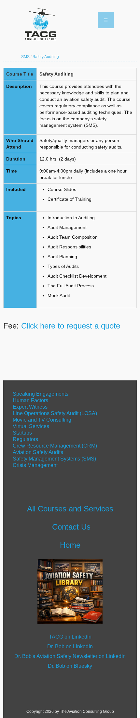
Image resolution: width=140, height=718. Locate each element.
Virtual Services (31, 426)
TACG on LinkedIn (70, 637)
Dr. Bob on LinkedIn (70, 646)
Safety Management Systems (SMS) (54, 458)
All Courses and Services (70, 508)
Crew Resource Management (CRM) (55, 446)
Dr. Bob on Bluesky (70, 666)
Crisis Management (36, 465)
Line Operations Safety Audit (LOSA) (55, 413)
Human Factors (30, 400)
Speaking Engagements (39, 394)
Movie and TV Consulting (42, 420)
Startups (22, 433)
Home (70, 545)
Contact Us (71, 526)
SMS (25, 56)
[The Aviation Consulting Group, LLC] (57, 24)
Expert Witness (30, 407)
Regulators (25, 439)
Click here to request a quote (70, 325)
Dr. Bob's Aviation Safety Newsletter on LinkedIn (70, 656)
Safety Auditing (46, 56)
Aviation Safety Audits (38, 452)
